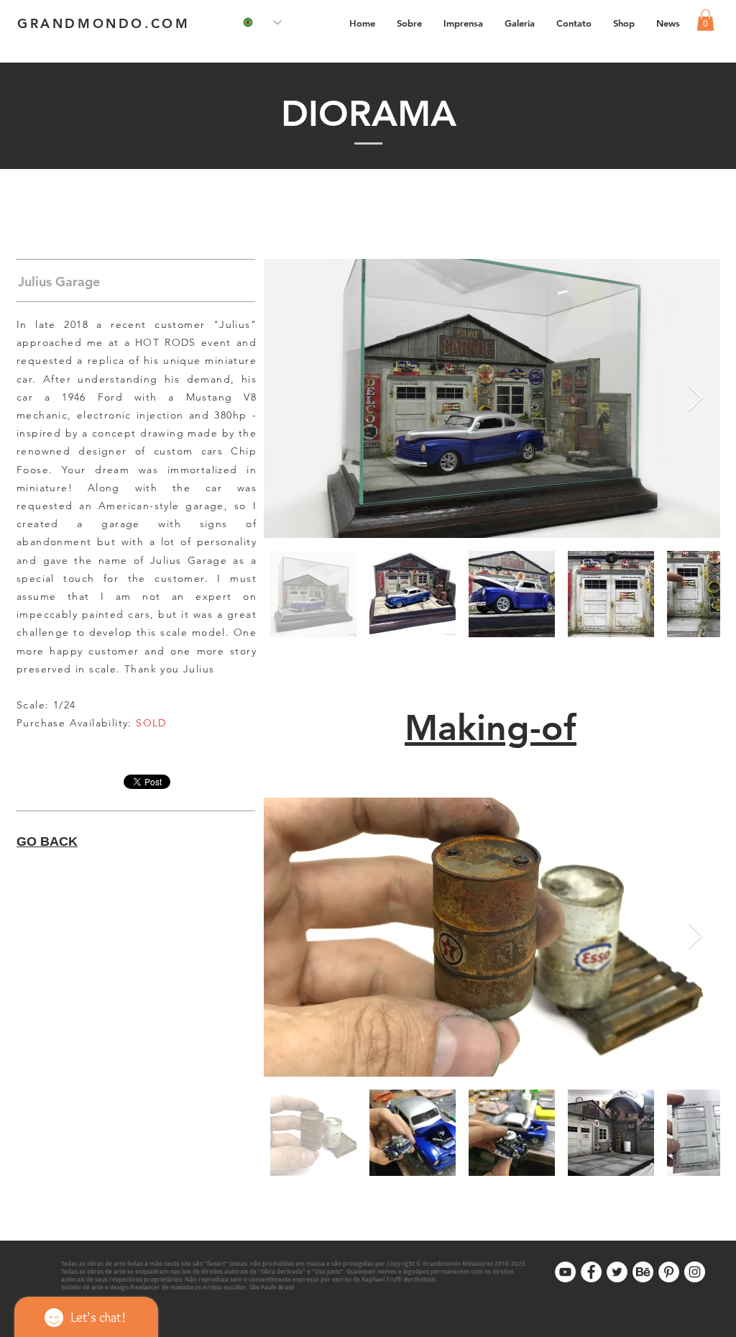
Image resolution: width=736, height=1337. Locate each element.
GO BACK (47, 841)
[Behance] (642, 1271)
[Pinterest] (668, 1271)
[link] (705, 20)
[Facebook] (591, 1271)
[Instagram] (694, 1271)
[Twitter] (617, 1271)
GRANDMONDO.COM (103, 23)
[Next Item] (695, 399)
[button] (520, 23)
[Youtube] (565, 1271)
